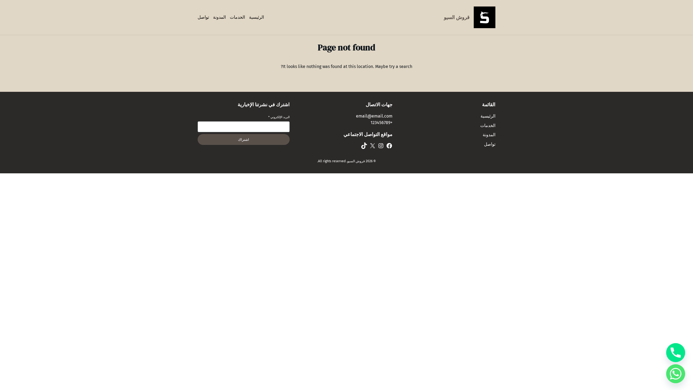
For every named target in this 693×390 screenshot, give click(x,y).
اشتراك (243, 140)
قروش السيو (457, 17)
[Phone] (675, 352)
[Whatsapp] (675, 373)
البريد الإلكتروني (279, 117)
